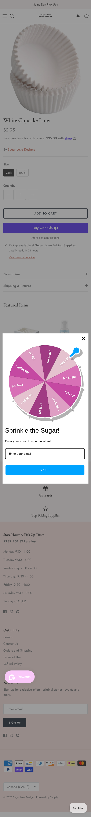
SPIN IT (45, 470)
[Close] (83, 338)
